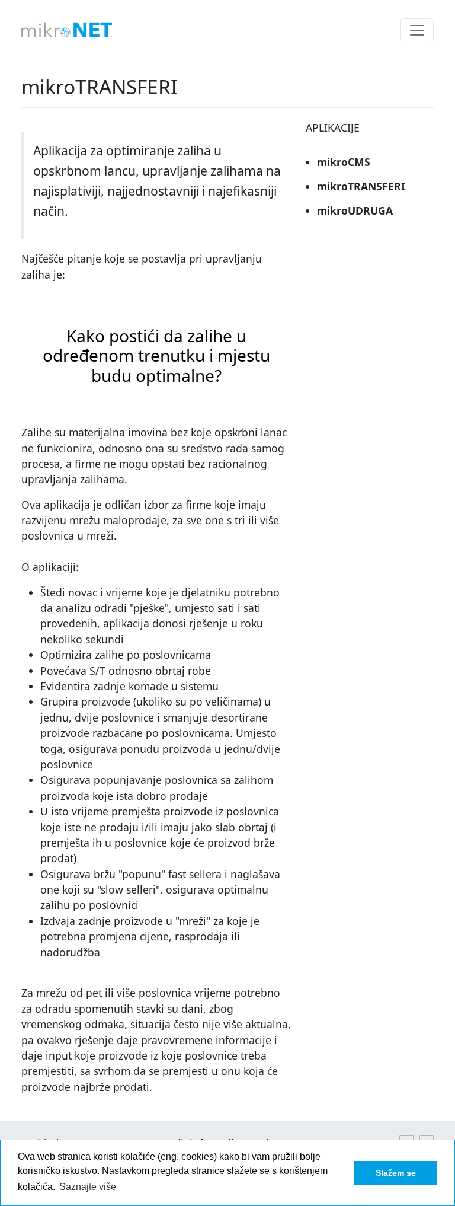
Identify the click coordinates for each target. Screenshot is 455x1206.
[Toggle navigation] (417, 30)
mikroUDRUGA (355, 210)
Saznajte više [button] (87, 1187)
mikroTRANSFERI (361, 186)
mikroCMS (343, 162)
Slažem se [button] (396, 1173)
